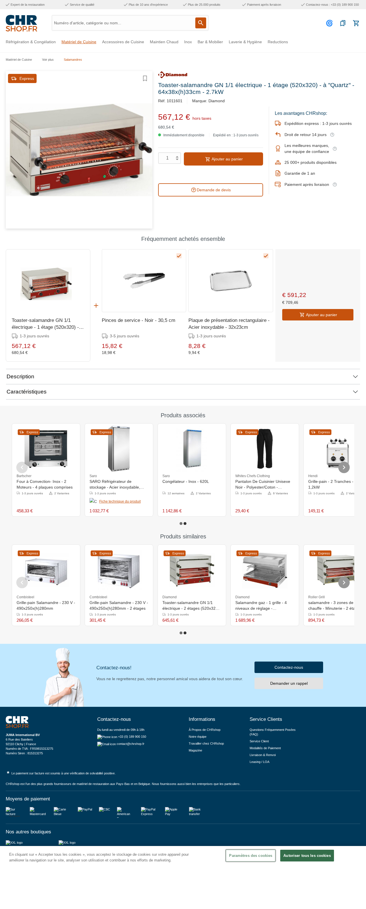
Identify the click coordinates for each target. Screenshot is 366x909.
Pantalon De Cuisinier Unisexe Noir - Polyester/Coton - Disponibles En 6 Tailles (262, 484)
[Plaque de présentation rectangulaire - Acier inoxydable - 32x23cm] (231, 280)
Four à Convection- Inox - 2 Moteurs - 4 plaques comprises (45, 484)
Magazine (195, 750)
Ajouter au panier (227, 159)
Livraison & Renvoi (263, 755)
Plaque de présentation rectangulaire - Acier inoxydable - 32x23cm (229, 324)
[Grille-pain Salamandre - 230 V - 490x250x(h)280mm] (46, 570)
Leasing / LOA (259, 762)
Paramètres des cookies (250, 855)
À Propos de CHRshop (205, 729)
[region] (183, 877)
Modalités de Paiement (265, 748)
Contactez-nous (288, 667)
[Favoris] (343, 23)
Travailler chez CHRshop (206, 743)
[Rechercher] (200, 22)
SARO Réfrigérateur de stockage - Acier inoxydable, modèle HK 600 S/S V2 (114, 484)
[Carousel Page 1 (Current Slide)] (181, 523)
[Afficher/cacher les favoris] (145, 78)
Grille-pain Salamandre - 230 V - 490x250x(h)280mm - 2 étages (118, 605)
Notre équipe (197, 736)
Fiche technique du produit (120, 501)
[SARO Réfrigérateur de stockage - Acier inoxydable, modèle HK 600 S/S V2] (119, 449)
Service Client (259, 741)
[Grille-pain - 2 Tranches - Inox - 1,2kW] (338, 449)
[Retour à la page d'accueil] (21, 23)
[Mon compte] (330, 23)
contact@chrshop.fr (130, 743)
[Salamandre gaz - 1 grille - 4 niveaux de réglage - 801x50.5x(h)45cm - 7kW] (265, 570)
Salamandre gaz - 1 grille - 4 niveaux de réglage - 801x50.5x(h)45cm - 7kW (261, 605)
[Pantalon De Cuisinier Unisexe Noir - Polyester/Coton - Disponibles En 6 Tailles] (265, 449)
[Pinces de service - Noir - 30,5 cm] (144, 280)
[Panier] (356, 23)
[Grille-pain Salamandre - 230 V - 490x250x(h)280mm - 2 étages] (119, 570)
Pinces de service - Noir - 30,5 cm (138, 320)
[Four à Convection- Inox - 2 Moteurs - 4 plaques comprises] (46, 449)
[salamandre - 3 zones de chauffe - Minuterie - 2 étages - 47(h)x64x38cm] (338, 570)
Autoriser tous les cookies (307, 855)
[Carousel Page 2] (185, 523)
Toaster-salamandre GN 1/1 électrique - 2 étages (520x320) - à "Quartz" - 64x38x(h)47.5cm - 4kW (190, 605)
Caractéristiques (27, 392)
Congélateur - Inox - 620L (185, 481)
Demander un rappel (289, 683)
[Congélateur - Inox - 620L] (191, 449)
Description (20, 376)
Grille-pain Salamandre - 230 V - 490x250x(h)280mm (46, 605)
